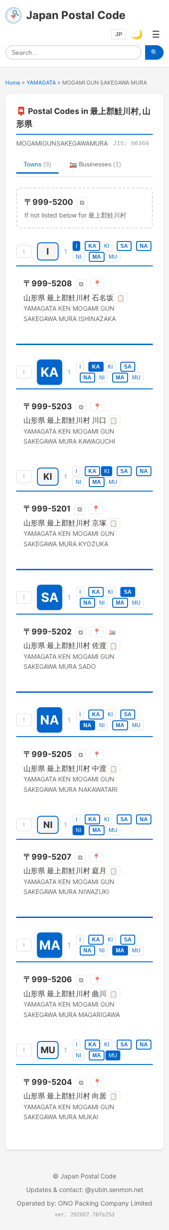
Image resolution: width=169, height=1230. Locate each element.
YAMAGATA (41, 82)
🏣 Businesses (95, 164)
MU (113, 257)
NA (144, 246)
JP (118, 34)
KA (92, 246)
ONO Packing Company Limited (105, 1203)
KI (106, 246)
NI (78, 257)
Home (12, 82)
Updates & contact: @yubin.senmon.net (84, 1189)
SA (124, 246)
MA (96, 257)
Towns (37, 164)
